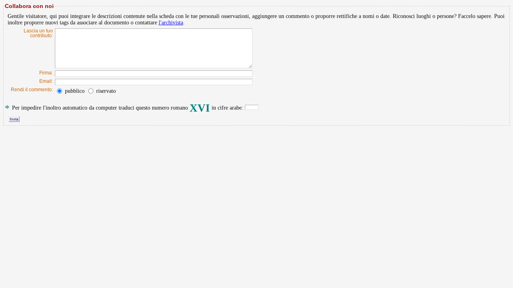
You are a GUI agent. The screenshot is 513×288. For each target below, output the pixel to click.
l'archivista (171, 23)
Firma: (46, 72)
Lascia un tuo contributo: (38, 33)
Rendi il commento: (32, 89)
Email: (46, 81)
